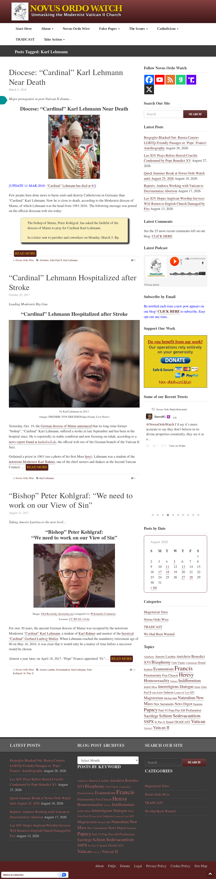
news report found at (32, 442)
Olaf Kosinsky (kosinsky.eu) (57, 614)
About (46, 29)
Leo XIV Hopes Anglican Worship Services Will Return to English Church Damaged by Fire (174, 203)
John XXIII (157, 692)
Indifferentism (189, 680)
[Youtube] (160, 80)
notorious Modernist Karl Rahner (32, 461)
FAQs (112, 866)
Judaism (168, 692)
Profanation (193, 710)
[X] (149, 89)
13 (183, 566)
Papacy (151, 709)
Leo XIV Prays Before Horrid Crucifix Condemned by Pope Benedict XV (170, 158)
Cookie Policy (180, 866)
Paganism (197, 704)
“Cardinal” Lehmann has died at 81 (71, 185)
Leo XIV (189, 692)
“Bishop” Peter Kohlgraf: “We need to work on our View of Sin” (71, 500)
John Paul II (56, 260)
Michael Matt (170, 698)
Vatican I (148, 728)
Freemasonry (152, 675)
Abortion (44, 260)
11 (167, 566)
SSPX (149, 721)
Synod (169, 722)
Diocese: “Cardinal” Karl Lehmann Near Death (66, 77)
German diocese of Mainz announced (66, 426)
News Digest (183, 703)
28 (191, 577)
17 (160, 572)
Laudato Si (179, 692)
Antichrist (183, 656)
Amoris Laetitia (47, 669)
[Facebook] (149, 80)
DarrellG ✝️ (162, 416)
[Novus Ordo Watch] (71, 11)
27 (183, 577)
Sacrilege (151, 715)
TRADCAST (25, 39)
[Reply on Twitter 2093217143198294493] (148, 446)
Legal (138, 866)
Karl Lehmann (70, 260)
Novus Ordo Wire (76, 29)
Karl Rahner (87, 633)
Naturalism (186, 697)
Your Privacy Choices (42, 875)
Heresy (186, 674)
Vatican (198, 721)
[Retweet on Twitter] (153, 409)
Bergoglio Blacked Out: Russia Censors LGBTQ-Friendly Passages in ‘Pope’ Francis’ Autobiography (175, 142)
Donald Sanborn (85, 793)
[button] (210, 874)
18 (167, 572)
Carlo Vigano (178, 662)
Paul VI (163, 710)
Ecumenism (163, 669)
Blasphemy (161, 662)
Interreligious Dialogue (176, 686)
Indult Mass (150, 687)
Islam (197, 687)
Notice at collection (13, 875)
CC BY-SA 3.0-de (79, 619)
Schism (165, 716)
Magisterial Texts (156, 612)
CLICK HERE (162, 236)
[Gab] (181, 80)
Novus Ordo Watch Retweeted (171, 409)
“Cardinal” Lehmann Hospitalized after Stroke (72, 282)
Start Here (24, 29)
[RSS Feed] (170, 80)
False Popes (108, 29)
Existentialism (63, 669)
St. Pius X (28, 673)
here (88, 456)
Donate (125, 866)
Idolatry (174, 681)
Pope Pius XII (177, 710)
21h (175, 417)
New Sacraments (164, 704)
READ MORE (25, 253)
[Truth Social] (191, 80)
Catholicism (166, 29)
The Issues (137, 29)
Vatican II (161, 727)
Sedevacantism (186, 715)
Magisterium (153, 697)
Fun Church (170, 675)
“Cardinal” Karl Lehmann (42, 633)
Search (195, 114)
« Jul (153, 587)
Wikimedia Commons (103, 614)
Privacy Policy (156, 866)
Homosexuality (157, 680)
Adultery (149, 657)
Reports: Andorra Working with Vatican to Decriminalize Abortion (173, 188)
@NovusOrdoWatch (160, 424)
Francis (183, 668)
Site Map (200, 866)
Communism (191, 662)
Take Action (53, 39)
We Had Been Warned (159, 634)
